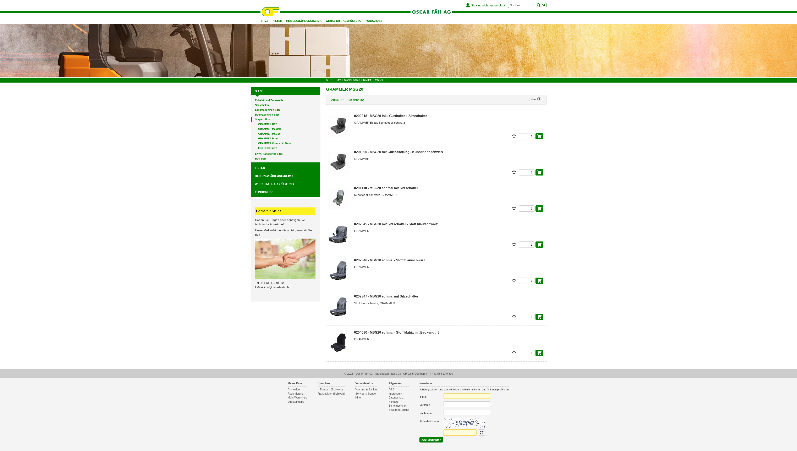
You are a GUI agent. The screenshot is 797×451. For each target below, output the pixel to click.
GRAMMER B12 (267, 124)
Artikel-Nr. (337, 99)
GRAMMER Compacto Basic (275, 143)
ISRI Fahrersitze (267, 148)
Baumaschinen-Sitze (267, 114)
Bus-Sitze (260, 158)
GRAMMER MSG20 (269, 133)
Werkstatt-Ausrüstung (343, 20)
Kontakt (393, 401)
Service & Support (366, 393)
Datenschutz (396, 397)
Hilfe (358, 397)
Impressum (395, 393)
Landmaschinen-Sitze (268, 109)
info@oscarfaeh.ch (276, 287)
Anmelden (294, 389)
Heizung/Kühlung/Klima (303, 20)
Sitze (265, 20)
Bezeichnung (355, 99)
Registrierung (295, 393)
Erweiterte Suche (399, 409)
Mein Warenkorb (297, 397)
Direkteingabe (296, 401)
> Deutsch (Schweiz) (330, 389)
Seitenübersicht (398, 405)
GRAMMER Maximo (269, 129)
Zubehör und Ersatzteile (269, 100)
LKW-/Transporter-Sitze (269, 153)
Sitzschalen (262, 105)
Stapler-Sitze (262, 119)
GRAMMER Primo (268, 138)
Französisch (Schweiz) (331, 393)
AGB (391, 389)
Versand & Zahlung (366, 389)
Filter (277, 20)
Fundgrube (373, 20)
